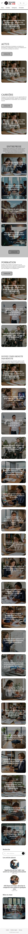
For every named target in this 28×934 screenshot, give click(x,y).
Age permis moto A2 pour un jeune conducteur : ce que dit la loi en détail (14, 335)
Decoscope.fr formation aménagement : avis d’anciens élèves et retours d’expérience (13, 785)
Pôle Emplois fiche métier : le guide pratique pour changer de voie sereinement (13, 568)
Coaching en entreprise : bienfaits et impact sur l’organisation (14, 187)
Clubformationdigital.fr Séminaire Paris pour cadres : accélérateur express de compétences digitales (13, 471)
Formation (8, 262)
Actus (5, 43)
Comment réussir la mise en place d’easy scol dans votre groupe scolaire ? (13, 761)
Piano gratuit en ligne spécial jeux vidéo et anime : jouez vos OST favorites (13, 398)
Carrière (7, 94)
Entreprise (14, 146)
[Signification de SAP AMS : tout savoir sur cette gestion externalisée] (14, 864)
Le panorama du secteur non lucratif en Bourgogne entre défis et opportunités (14, 211)
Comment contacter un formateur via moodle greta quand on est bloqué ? (13, 689)
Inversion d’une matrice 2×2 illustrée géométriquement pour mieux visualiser (13, 640)
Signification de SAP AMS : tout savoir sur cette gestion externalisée (14, 234)
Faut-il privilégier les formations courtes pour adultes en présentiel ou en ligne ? (14, 519)
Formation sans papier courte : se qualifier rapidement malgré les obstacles (13, 592)
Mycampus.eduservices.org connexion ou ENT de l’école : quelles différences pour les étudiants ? (13, 833)
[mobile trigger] (2, 3)
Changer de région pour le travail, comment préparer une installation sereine (13, 737)
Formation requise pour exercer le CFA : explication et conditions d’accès (14, 164)
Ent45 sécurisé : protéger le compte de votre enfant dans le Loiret (13, 809)
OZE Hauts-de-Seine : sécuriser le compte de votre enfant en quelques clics (14, 887)
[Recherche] (20, 3)
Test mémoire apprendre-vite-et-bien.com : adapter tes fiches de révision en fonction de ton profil (14, 23)
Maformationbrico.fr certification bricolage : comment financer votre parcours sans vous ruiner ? (14, 616)
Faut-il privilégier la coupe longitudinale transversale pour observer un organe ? (14, 664)
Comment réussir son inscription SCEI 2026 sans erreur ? (14, 544)
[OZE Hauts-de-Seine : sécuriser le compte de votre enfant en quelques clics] (14, 880)
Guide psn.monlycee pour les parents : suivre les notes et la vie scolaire (13, 495)
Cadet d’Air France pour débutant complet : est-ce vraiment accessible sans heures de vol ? (14, 312)
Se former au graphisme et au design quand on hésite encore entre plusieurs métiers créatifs (13, 713)
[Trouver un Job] (10, 3)
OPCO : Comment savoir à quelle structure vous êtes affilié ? (14, 907)
